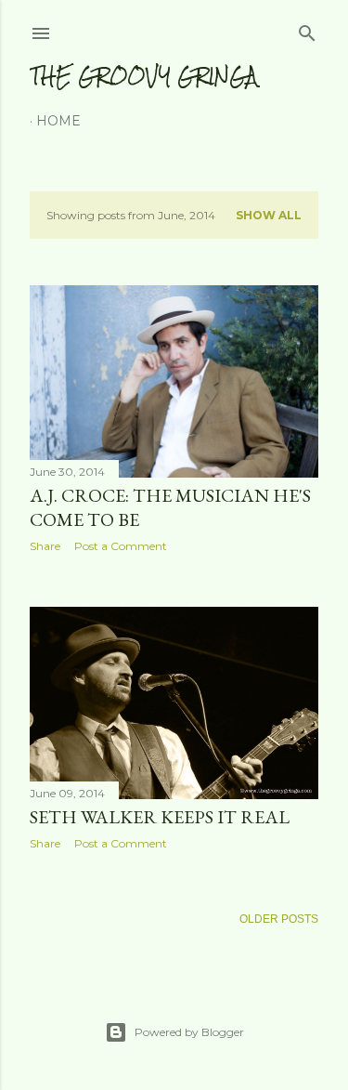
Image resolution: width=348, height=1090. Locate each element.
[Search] (307, 29)
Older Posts (278, 919)
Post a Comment (120, 546)
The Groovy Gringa (143, 76)
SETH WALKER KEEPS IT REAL (160, 817)
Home (58, 120)
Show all (269, 215)
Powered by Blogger (189, 1032)
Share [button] (45, 546)
